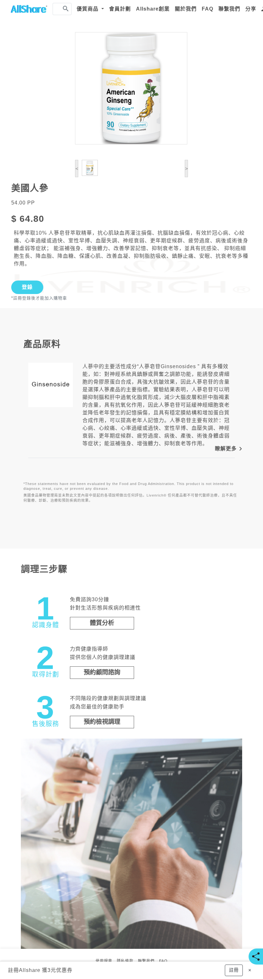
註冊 (13, 970)
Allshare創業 (153, 9)
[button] (234, 970)
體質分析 (102, 622)
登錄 (27, 287)
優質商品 (88, 9)
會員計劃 (120, 9)
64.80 (32, 219)
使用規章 (104, 961)
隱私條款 (125, 961)
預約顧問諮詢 (102, 672)
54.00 (18, 202)
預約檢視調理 (102, 721)
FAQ (207, 9)
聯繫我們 (229, 9)
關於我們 (186, 9)
